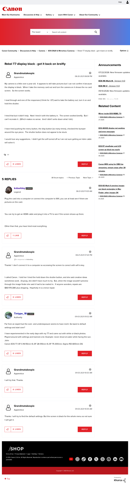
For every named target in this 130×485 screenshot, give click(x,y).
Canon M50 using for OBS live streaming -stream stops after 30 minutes (112, 168)
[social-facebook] (90, 459)
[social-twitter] (96, 459)
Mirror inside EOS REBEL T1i (110, 113)
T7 (8, 155)
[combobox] (75, 32)
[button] (8, 164)
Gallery (49, 14)
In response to (24, 259)
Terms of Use (9, 454)
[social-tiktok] (84, 459)
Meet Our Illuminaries (11, 14)
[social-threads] (103, 459)
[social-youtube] (71, 459)
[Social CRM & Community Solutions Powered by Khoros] (120, 479)
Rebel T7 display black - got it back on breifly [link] (95, 50)
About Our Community (88, 14)
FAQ (120, 2)
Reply (85, 164)
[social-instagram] (77, 459)
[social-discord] (121, 459)
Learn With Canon (65, 14)
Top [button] (8, 478)
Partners (41, 454)
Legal (28, 454)
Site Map (34, 454)
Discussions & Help (31, 14)
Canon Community (12, 9)
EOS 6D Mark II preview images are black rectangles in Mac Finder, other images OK (111, 189)
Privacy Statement (20, 454)
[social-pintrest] (109, 459)
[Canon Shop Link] (15, 448)
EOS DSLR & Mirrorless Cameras (61, 50)
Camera (42, 50)
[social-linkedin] (115, 459)
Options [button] (123, 50)
